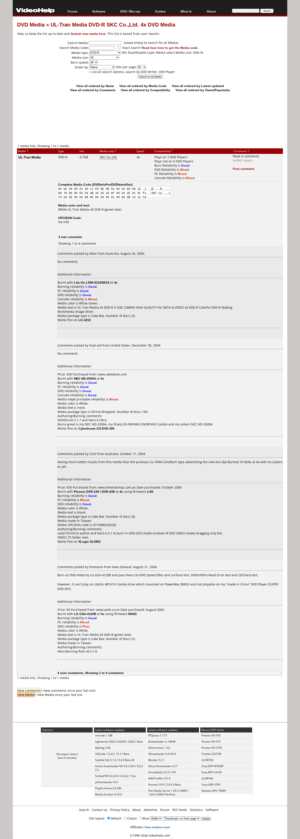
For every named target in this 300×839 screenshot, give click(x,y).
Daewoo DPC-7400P (213, 791)
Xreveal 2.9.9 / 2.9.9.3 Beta (164, 784)
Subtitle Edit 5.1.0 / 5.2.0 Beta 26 (114, 760)
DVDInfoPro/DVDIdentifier (112, 184)
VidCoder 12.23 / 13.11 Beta (112, 754)
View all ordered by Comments (93, 90)
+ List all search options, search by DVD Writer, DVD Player (132, 72)
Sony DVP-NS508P (212, 766)
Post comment (243, 169)
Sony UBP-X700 (210, 784)
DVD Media (31, 24)
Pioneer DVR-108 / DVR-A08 (94, 491)
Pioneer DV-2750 (211, 748)
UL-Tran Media (29, 157)
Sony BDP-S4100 (211, 772)
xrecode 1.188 (103, 735)
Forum (72, 11)
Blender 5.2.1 (156, 760)
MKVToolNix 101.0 (159, 778)
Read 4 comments (246, 156)
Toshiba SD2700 (211, 754)
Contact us (99, 810)
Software (98, 11)
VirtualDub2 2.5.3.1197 (162, 772)
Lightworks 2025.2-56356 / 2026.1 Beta (119, 741)
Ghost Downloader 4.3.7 (163, 766)
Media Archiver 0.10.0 (108, 794)
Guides (160, 11)
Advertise (150, 810)
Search (84, 810)
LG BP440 (207, 778)
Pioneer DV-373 (210, 741)
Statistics (196, 810)
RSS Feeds (179, 810)
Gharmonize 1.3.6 (159, 748)
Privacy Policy (120, 810)
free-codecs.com (157, 827)
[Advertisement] (150, 125)
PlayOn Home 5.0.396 (108, 788)
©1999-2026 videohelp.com (150, 835)
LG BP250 (207, 760)
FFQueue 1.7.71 (157, 735)
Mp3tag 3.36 (102, 748)
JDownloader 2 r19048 (161, 741)
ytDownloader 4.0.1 (107, 782)
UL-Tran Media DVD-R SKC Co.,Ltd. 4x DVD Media (113, 24)
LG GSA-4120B (85, 614)
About (136, 810)
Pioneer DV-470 (210, 735)
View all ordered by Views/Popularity (202, 90)
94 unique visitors (67, 754)
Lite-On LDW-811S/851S (91, 282)
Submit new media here (88, 34)
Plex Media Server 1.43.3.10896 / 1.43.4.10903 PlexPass (168, 792)
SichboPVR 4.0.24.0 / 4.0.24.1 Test (115, 776)
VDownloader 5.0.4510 (162, 754)
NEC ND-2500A (85, 378)
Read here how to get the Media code (170, 48)
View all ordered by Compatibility (145, 90)
